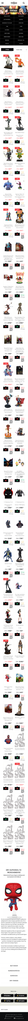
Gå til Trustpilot (4, 1009)
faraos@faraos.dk (19, 1018)
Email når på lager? (22, 237)
